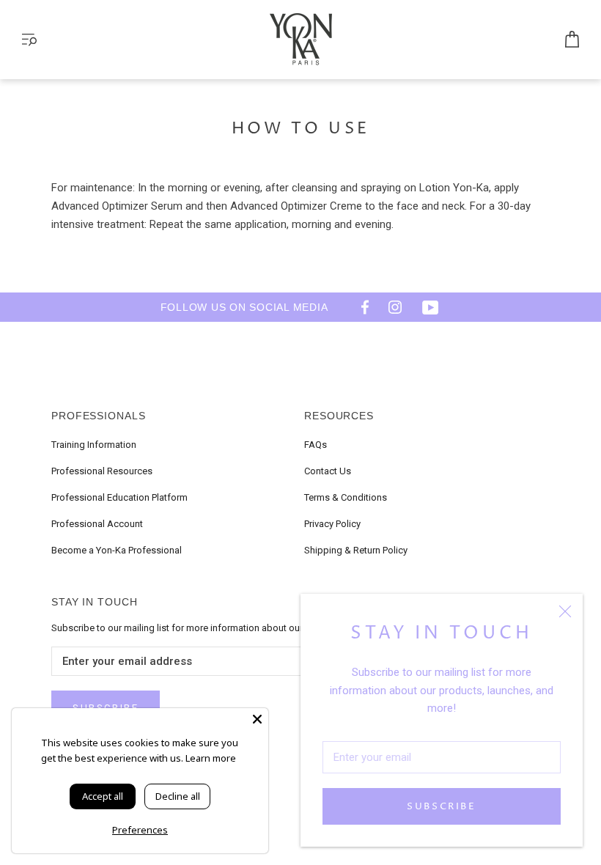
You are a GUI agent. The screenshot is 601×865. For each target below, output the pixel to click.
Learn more (210, 758)
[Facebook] (360, 307)
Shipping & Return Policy (356, 550)
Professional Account (97, 523)
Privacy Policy (332, 523)
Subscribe (441, 806)
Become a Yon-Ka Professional (116, 550)
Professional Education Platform (119, 497)
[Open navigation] (29, 40)
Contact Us (327, 470)
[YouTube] (430, 307)
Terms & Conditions (345, 497)
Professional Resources (101, 470)
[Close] (565, 611)
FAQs (315, 444)
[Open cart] (572, 40)
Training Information (93, 444)
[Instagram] (395, 307)
